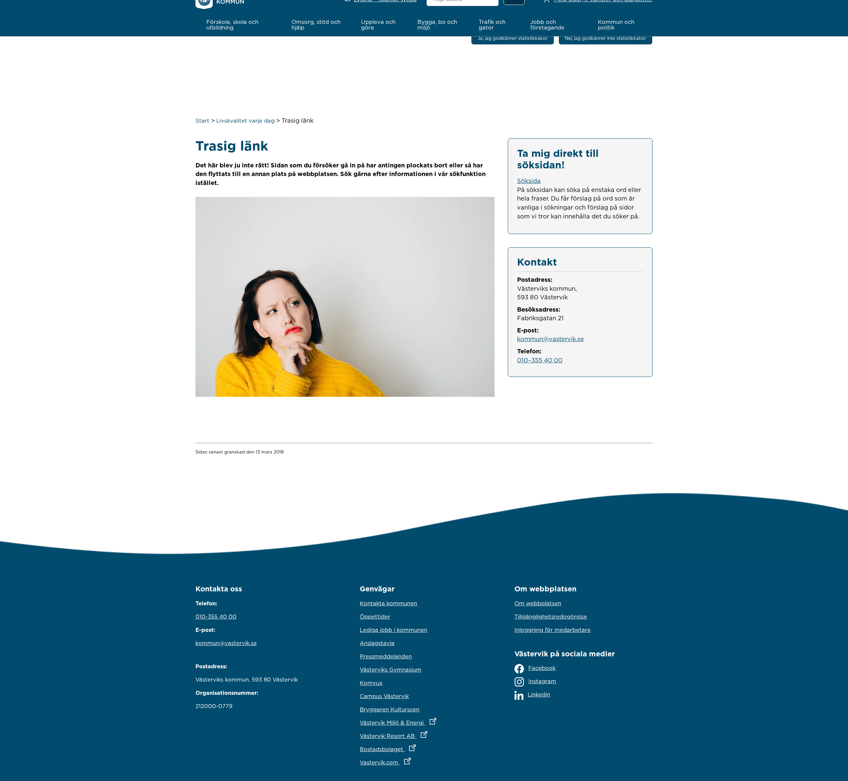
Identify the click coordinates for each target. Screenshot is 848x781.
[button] (242, 25)
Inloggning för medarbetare (552, 630)
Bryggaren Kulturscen (389, 709)
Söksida (529, 180)
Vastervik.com (414, 762)
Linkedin (539, 694)
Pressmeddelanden (386, 656)
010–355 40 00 (539, 360)
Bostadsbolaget (417, 749)
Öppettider (375, 616)
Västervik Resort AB (422, 735)
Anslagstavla (377, 643)
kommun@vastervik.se (550, 338)
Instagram (542, 681)
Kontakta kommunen (388, 603)
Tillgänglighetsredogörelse (550, 616)
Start (202, 120)
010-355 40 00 (216, 616)
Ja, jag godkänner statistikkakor (513, 38)
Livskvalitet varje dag (245, 120)
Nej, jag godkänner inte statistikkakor (605, 38)
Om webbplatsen (537, 603)
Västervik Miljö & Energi (424, 722)
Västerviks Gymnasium (390, 669)
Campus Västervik (384, 696)
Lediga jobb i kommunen (393, 630)
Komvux (371, 683)
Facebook (542, 668)
